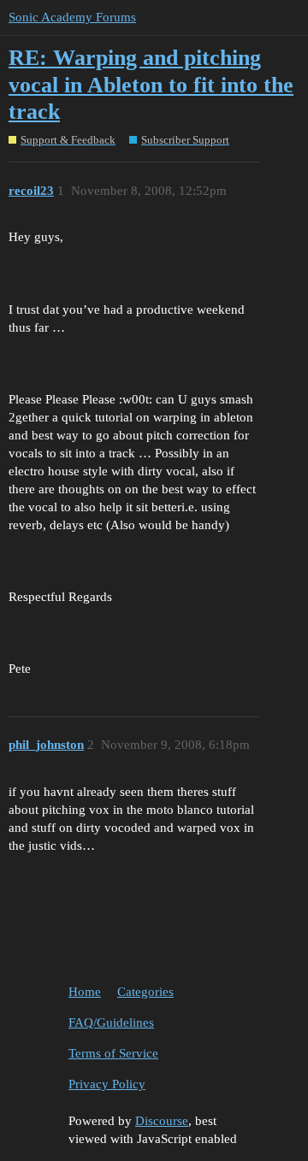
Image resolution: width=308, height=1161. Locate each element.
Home (84, 992)
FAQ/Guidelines (111, 1022)
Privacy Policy (106, 1084)
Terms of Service (113, 1053)
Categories (145, 992)
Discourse (161, 1121)
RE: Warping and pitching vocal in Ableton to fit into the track (151, 84)
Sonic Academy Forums (72, 17)
